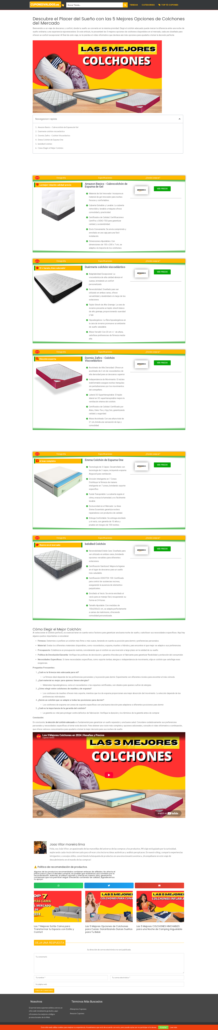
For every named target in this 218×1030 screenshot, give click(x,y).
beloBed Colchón (45, 144)
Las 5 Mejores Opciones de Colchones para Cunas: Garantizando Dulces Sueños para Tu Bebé (108, 929)
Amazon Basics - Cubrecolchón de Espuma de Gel (58, 127)
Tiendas (134, 4)
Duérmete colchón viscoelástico (51, 131)
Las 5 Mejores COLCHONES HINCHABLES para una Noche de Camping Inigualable (159, 928)
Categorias (148, 4)
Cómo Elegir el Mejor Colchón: (50, 148)
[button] (180, 119)
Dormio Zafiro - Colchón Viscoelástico (54, 135)
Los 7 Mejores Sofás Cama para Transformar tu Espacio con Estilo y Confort (54, 929)
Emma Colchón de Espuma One (50, 140)
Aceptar (163, 1027)
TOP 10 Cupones (169, 4)
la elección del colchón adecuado (60, 722)
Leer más (173, 1027)
